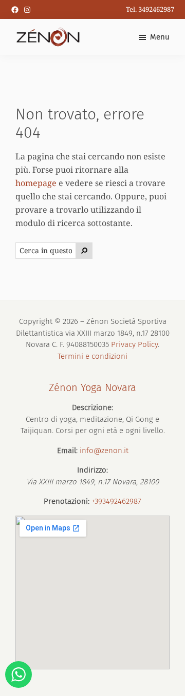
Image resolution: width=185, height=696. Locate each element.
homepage (36, 183)
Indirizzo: (92, 470)
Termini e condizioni (92, 356)
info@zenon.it (104, 450)
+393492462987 (116, 501)
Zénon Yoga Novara (92, 387)
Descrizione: (92, 407)
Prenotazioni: (66, 501)
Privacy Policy (134, 344)
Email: (67, 450)
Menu (160, 37)
